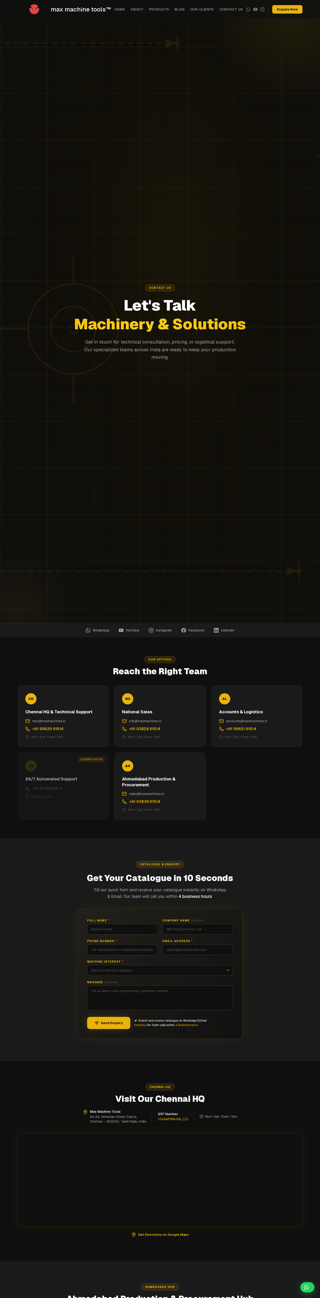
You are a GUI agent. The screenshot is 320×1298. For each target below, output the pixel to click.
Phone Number (102, 941)
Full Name (98, 920)
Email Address (177, 941)
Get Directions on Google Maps (163, 1235)
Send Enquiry (112, 1023)
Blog (180, 9)
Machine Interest (105, 962)
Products (159, 9)
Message (102, 982)
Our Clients (202, 9)
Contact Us (231, 9)
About (137, 9)
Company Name (182, 920)
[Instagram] (262, 9)
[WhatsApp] (248, 9)
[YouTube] (255, 9)
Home (120, 9)
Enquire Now (287, 9)
